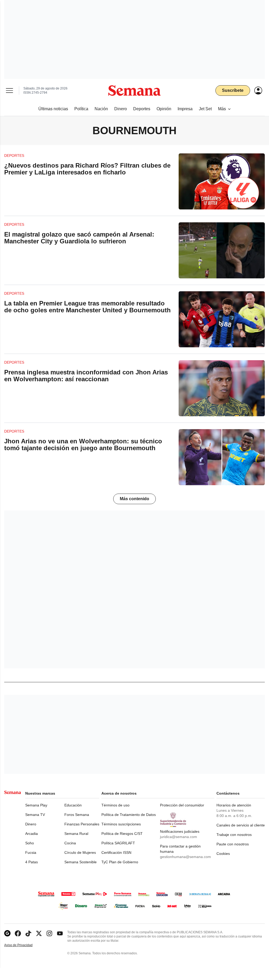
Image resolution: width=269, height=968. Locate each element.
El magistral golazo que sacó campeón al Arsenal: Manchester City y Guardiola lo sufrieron (79, 238)
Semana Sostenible (80, 862)
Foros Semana (76, 814)
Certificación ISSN (116, 852)
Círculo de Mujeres (80, 852)
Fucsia (30, 852)
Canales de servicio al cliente (240, 825)
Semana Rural (76, 833)
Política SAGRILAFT (118, 843)
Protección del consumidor (182, 805)
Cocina (70, 843)
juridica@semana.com (178, 837)
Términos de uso (115, 805)
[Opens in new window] (18, 933)
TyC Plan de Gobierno (119, 862)
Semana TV (35, 814)
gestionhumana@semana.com (185, 857)
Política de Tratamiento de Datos (128, 814)
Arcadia (31, 833)
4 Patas (31, 862)
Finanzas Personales (81, 824)
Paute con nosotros (232, 844)
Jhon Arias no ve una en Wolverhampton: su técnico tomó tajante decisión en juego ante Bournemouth (83, 445)
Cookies (223, 853)
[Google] (7, 933)
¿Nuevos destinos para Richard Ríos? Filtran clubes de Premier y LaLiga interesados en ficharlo (87, 169)
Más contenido (134, 498)
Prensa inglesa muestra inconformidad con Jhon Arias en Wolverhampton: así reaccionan (86, 376)
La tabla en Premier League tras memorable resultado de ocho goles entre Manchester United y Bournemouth (87, 307)
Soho (29, 843)
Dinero (30, 824)
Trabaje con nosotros (234, 834)
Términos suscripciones (121, 824)
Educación (73, 805)
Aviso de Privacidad (24, 945)
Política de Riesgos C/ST (122, 833)
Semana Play (36, 805)
